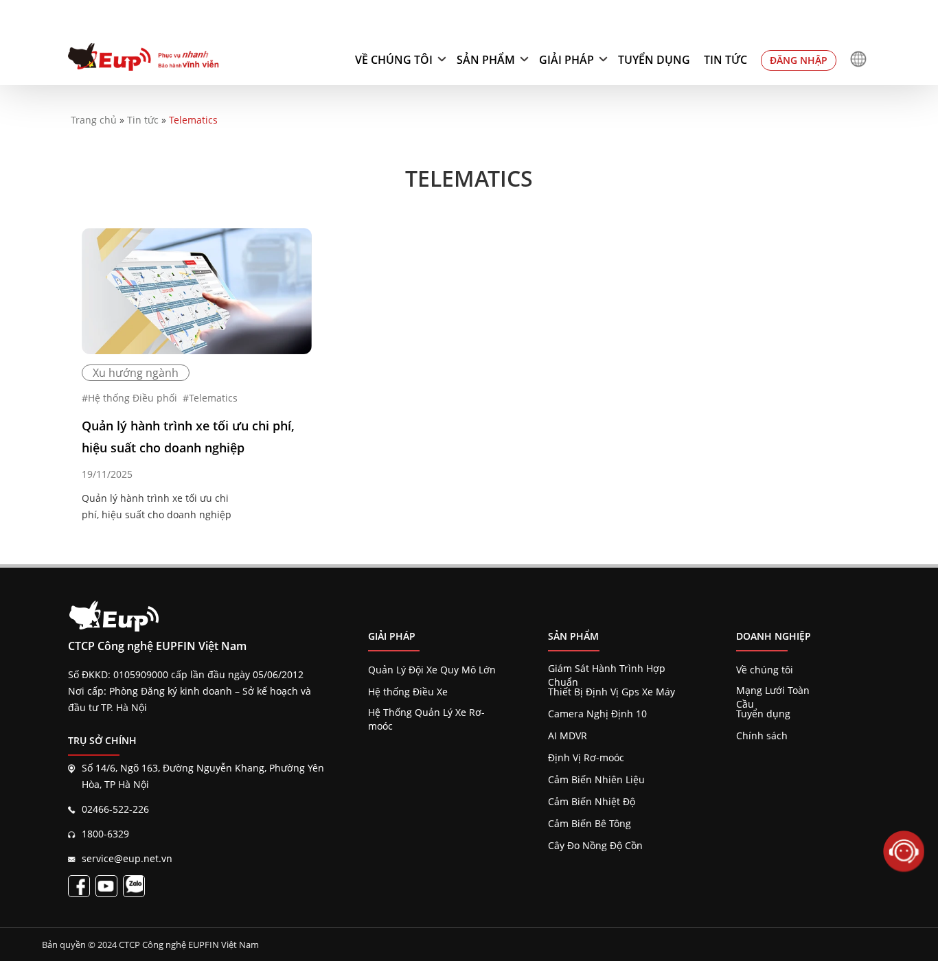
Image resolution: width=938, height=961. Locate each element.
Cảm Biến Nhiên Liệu (596, 779)
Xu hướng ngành (136, 372)
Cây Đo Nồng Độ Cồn (595, 845)
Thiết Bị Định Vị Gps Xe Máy (611, 691)
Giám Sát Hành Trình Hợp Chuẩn (606, 668)
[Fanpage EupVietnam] (79, 886)
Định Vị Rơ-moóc (586, 757)
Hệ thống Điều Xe (408, 691)
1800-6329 (105, 833)
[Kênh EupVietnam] (106, 886)
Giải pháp (566, 59)
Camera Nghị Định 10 (597, 713)
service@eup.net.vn (127, 858)
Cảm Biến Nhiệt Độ (591, 801)
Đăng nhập (798, 60)
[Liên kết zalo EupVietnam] (134, 886)
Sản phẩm (486, 59)
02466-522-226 (115, 808)
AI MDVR (567, 735)
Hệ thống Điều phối (132, 397)
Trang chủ (94, 119)
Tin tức (725, 59)
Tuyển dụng (654, 59)
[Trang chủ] (143, 59)
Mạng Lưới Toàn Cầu (773, 690)
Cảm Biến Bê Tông (589, 823)
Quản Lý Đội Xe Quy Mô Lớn (432, 669)
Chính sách (762, 735)
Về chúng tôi (394, 59)
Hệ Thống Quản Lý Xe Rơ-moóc (426, 712)
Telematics (213, 397)
